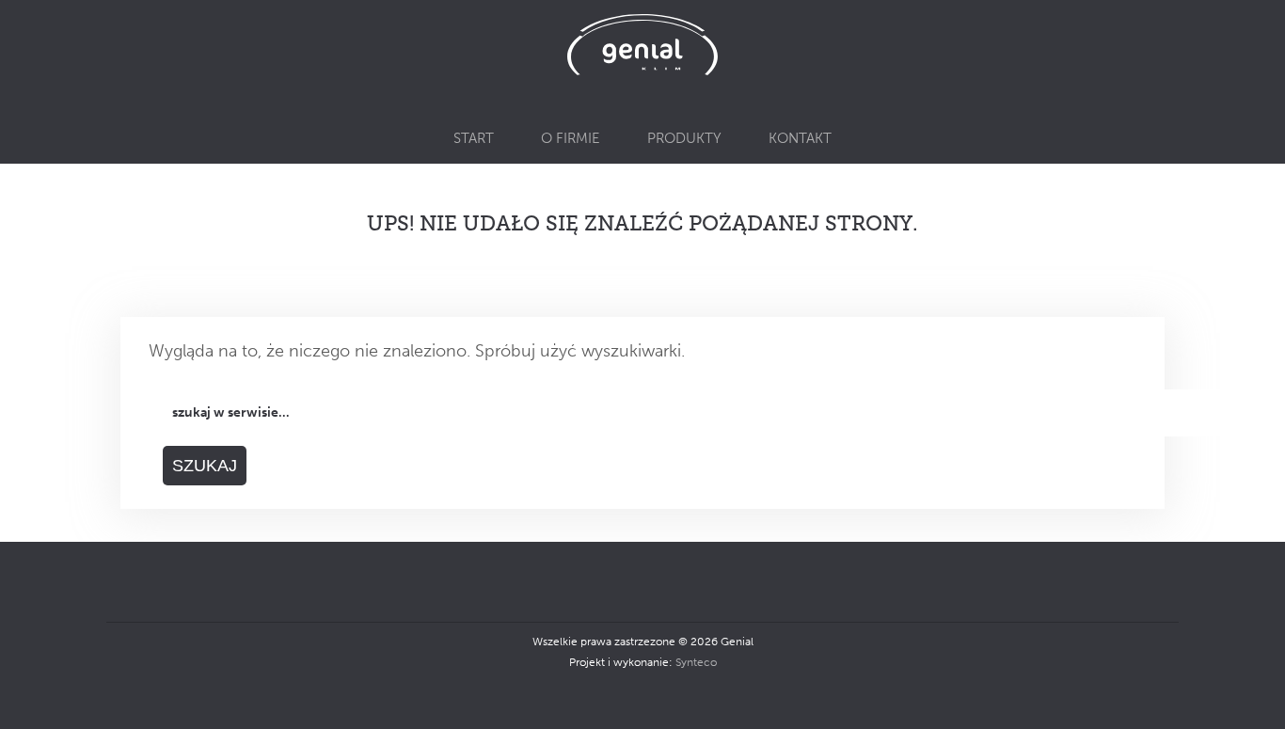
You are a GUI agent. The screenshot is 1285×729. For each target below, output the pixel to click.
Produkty (684, 138)
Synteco (696, 662)
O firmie (570, 138)
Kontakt (800, 138)
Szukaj (204, 465)
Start (473, 138)
